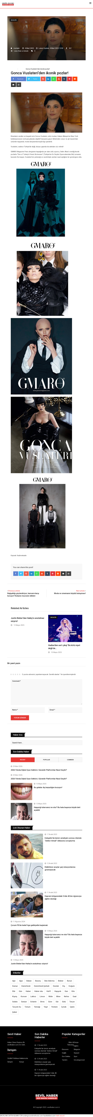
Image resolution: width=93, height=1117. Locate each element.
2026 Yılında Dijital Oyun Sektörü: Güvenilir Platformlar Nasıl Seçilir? (39, 770)
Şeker (14, 1012)
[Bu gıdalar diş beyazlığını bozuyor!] (21, 791)
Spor (75, 1056)
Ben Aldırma (49, 981)
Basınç (38, 981)
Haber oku (38, 991)
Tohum (27, 1007)
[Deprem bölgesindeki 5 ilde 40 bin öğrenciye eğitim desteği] (27, 904)
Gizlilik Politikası (13, 1058)
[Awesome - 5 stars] (20, 674)
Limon (42, 996)
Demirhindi (25, 986)
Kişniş (14, 996)
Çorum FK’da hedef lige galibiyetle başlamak (29, 925)
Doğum (72, 986)
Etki (13, 991)
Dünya (76, 1042)
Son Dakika (66, 1056)
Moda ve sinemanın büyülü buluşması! (70, 593)
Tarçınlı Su (16, 1007)
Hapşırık (57, 991)
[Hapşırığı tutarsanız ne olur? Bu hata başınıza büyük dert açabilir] (21, 811)
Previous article (14, 591)
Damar (15, 986)
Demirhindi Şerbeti (41, 986)
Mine (58, 996)
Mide (51, 996)
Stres (42, 1002)
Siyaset (76, 1053)
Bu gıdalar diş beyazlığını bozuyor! (48, 787)
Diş (63, 986)
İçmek (63, 1007)
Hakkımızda (23, 1058)
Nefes (66, 996)
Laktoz (33, 996)
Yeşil (46, 1007)
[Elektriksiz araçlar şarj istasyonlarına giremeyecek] (27, 875)
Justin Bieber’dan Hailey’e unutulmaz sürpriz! (29, 964)
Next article (80, 591)
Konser (24, 996)
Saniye (24, 1002)
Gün (20, 991)
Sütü (64, 1002)
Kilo (73, 991)
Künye (21, 1062)
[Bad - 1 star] (11, 674)
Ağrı (14, 981)
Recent (22, 760)
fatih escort (60, 1116)
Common (70, 760)
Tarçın (72, 1002)
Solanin (33, 1002)
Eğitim (76, 1046)
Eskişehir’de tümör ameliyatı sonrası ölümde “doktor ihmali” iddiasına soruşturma (46, 1050)
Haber (28, 991)
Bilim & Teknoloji (70, 1043)
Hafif (48, 991)
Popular (46, 760)
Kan (66, 991)
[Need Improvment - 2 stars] (13, 674)
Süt (57, 1002)
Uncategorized (79, 1060)
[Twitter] (21, 573)
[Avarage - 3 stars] (15, 674)
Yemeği (37, 1007)
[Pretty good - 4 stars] (17, 674)
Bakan (29, 981)
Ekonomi (65, 1049)
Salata (14, 1002)
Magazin (21, 69)
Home (14, 69)
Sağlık (64, 1053)
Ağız (21, 981)
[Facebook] (15, 573)
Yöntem (54, 1007)
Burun (69, 981)
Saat (74, 996)
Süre (50, 1002)
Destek (56, 986)
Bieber (60, 981)
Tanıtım (64, 1060)
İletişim (10, 1062)
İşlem (72, 1007)
